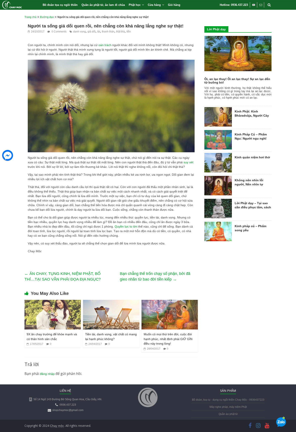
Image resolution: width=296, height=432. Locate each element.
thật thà (120, 31)
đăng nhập (47, 374)
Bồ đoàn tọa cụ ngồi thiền (60, 4)
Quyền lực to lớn (126, 226)
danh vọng (79, 31)
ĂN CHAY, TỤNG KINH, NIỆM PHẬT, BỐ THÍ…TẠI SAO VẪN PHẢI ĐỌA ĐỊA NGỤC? (62, 276)
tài (98, 31)
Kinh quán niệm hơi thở (252, 157)
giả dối (92, 31)
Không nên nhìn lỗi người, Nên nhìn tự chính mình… (249, 184)
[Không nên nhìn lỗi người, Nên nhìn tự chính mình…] (218, 178)
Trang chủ (30, 17)
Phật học (135, 4)
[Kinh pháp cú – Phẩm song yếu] (218, 224)
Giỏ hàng (174, 4)
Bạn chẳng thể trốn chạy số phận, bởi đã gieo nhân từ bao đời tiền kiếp (155, 276)
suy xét (188, 162)
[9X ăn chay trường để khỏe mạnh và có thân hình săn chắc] (52, 302)
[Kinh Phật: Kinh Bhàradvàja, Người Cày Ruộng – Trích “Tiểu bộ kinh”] (218, 109)
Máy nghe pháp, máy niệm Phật (228, 406)
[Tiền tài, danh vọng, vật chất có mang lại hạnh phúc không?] (111, 302)
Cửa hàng (154, 4)
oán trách (105, 45)
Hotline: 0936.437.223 (234, 4)
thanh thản (108, 31)
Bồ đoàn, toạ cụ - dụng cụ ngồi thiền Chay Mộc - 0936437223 (228, 399)
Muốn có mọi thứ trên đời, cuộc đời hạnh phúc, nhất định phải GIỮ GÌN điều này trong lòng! (168, 338)
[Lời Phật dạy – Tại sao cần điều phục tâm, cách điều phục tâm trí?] (218, 201)
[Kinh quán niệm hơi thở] (218, 155)
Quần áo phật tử (228, 414)
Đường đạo (47, 17)
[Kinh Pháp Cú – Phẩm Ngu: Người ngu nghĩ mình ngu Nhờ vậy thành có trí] (218, 132)
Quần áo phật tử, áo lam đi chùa (103, 4)
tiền (129, 31)
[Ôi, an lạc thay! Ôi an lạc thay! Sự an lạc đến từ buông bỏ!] (238, 38)
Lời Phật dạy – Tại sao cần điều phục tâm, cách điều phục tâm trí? (253, 207)
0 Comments (59, 31)
